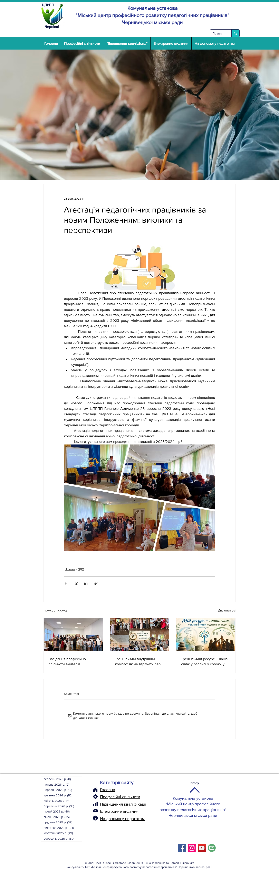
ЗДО (81, 569)
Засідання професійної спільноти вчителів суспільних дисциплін (68, 662)
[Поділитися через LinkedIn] (86, 583)
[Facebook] (182, 848)
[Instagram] (192, 848)
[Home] (95, 790)
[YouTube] (202, 848)
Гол (103, 789)
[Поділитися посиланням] (96, 583)
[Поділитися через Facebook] (66, 583)
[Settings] (95, 796)
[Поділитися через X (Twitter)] (76, 583)
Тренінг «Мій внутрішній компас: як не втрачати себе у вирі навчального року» (139, 662)
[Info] (95, 818)
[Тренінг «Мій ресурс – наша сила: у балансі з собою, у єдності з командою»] (205, 634)
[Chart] (95, 804)
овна (110, 789)
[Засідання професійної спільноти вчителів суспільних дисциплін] (73, 634)
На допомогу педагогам (122, 818)
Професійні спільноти (120, 797)
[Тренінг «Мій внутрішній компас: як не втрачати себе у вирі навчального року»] (139, 634)
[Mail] (95, 810)
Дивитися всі (226, 610)
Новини (70, 569)
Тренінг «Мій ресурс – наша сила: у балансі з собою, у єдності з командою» (204, 662)
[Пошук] (235, 33)
